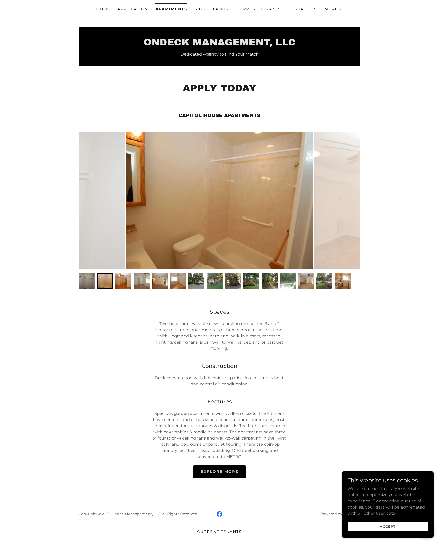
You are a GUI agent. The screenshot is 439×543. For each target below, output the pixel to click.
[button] (333, 9)
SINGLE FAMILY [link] (212, 9)
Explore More (219, 471)
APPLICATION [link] (133, 9)
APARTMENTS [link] (171, 9)
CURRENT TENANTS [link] (258, 9)
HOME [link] (103, 9)
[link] (220, 44)
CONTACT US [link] (303, 9)
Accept (388, 526)
